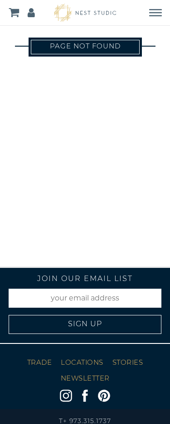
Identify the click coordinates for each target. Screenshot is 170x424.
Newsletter (85, 379)
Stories (127, 363)
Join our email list (85, 279)
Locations (82, 363)
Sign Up (85, 324)
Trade (39, 363)
